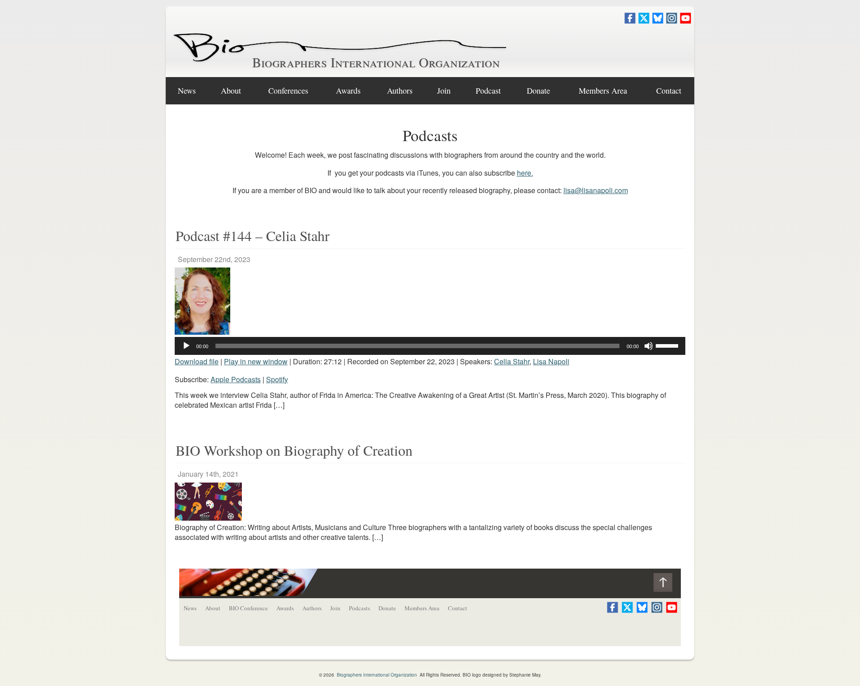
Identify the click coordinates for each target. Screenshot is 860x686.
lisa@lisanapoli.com (595, 190)
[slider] (668, 345)
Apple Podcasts (236, 379)
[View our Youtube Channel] (685, 21)
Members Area (421, 608)
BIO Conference (248, 608)
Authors (400, 90)
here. (525, 173)
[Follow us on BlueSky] (657, 21)
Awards (348, 90)
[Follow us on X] (643, 21)
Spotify (277, 379)
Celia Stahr (511, 361)
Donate (538, 90)
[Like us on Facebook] (630, 21)
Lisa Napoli (551, 361)
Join (444, 90)
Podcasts (359, 608)
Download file (197, 361)
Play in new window (256, 361)
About (231, 90)
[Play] (186, 345)
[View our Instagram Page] (671, 21)
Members (603, 90)
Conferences (288, 90)
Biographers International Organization (376, 62)
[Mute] (648, 345)
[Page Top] (667, 584)
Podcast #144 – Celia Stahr (253, 235)
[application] (430, 346)
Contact (668, 90)
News (187, 90)
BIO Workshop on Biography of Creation (294, 450)
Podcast (488, 90)
